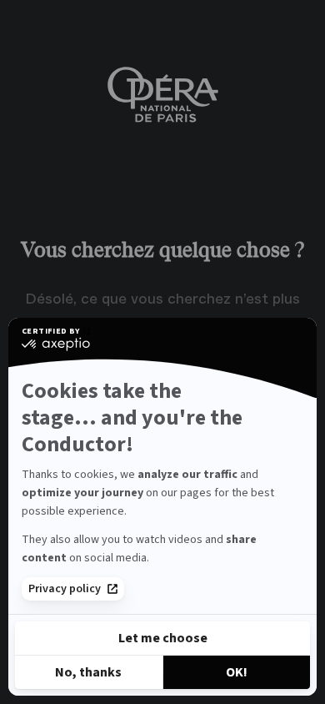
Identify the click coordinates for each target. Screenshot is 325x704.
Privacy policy (64, 589)
